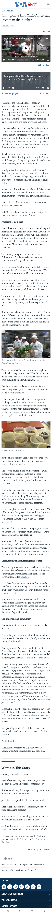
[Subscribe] (39, 886)
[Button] (47, 31)
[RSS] (27, 886)
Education (7, 11)
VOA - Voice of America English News (22, 80)
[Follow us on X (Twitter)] (9, 886)
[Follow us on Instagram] (21, 886)
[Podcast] (33, 886)
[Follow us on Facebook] (4, 886)
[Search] (44, 911)
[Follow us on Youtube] (15, 886)
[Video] (20, 911)
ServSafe (25, 577)
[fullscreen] (47, 59)
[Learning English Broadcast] (32, 911)
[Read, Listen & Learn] (8, 911)
